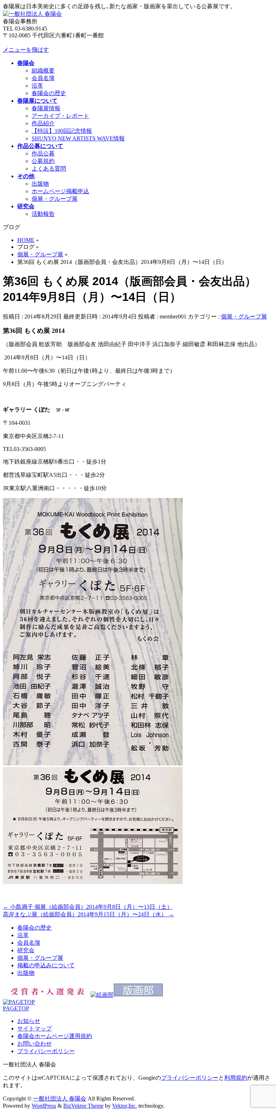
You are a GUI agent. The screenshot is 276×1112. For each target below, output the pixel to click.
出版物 (40, 184)
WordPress (44, 1106)
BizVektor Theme (83, 1106)
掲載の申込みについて (46, 965)
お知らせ (28, 1021)
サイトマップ (34, 1028)
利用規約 (235, 1078)
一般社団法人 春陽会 (59, 1098)
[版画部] (138, 995)
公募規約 (43, 161)
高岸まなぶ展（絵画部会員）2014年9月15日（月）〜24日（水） (88, 914)
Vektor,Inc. (124, 1106)
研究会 (25, 950)
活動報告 (43, 214)
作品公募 (43, 153)
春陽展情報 (46, 108)
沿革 (37, 86)
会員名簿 (43, 78)
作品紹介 (43, 123)
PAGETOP (16, 1008)
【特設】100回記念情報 (62, 131)
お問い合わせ (34, 1044)
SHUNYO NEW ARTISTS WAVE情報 (78, 138)
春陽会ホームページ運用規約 (54, 1036)
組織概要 (43, 71)
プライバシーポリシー (46, 1051)
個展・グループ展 (55, 199)
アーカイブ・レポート (60, 116)
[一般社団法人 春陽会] (32, 14)
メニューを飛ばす (26, 50)
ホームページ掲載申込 (60, 191)
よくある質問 (49, 169)
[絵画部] (102, 995)
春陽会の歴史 (49, 93)
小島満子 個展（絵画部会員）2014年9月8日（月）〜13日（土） (87, 907)
